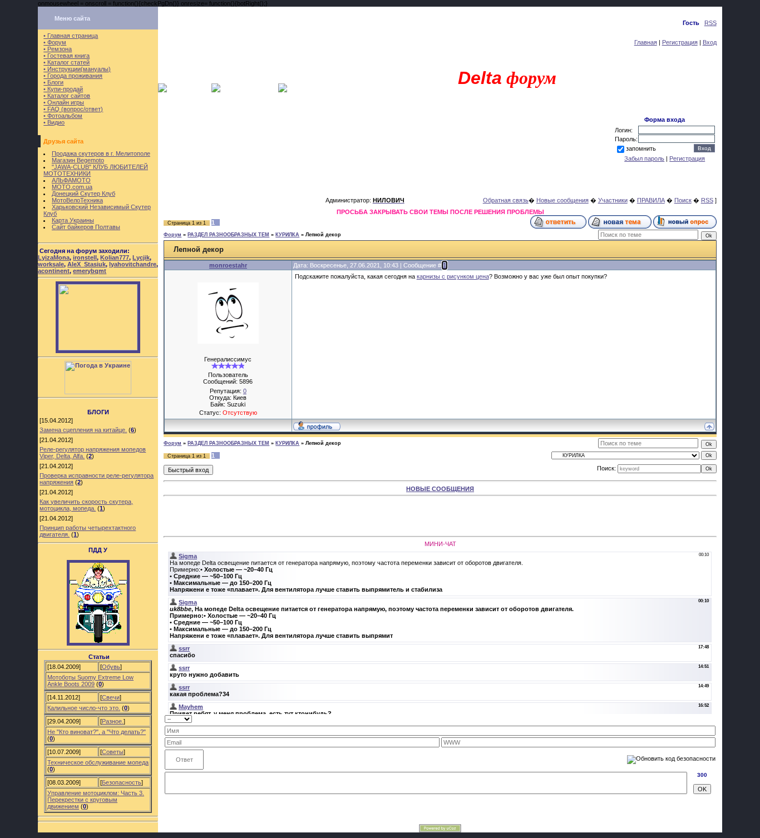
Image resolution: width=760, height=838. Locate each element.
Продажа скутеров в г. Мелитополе (101, 153)
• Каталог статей (66, 62)
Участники (613, 200)
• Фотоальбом (62, 115)
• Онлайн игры (63, 102)
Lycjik (141, 257)
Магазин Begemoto (78, 160)
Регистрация (680, 42)
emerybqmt (89, 270)
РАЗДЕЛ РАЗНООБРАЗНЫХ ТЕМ (228, 234)
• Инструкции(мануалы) (77, 69)
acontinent (54, 270)
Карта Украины (73, 220)
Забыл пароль (644, 158)
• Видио (54, 122)
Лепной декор (323, 234)
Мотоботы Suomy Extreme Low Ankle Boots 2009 (90, 680)
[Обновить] (711, 718)
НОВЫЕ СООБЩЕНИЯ (440, 488)
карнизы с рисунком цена (453, 276)
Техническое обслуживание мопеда (98, 762)
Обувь (111, 666)
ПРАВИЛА (651, 200)
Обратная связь (506, 200)
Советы (113, 751)
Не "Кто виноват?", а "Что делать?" (96, 731)
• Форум (54, 42)
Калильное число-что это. (83, 708)
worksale (51, 264)
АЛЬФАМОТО (71, 180)
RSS (710, 22)
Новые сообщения (562, 200)
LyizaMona (54, 257)
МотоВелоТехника (77, 200)
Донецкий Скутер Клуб (83, 193)
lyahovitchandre (132, 264)
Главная (645, 42)
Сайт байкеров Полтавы (86, 227)
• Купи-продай (63, 89)
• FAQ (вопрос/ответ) (73, 109)
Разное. (113, 721)
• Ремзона (57, 49)
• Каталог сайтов (66, 95)
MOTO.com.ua (72, 187)
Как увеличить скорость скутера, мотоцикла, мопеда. (86, 505)
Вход (710, 42)
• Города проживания (72, 75)
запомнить (641, 148)
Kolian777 (114, 257)
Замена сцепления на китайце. (83, 430)
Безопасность (121, 782)
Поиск (683, 200)
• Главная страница (70, 35)
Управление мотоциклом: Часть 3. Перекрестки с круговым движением (95, 800)
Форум (172, 234)
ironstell (85, 257)
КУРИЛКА (287, 234)
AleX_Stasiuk (86, 264)
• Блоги (53, 82)
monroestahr (228, 265)
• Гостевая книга (66, 55)
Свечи (111, 697)
